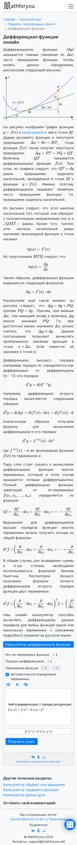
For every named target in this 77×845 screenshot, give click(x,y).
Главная (9, 19)
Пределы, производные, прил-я (31, 24)
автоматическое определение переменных (33, 676)
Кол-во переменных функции (27, 654)
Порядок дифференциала (25, 661)
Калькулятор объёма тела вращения (34, 784)
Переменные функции (22, 668)
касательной (33, 132)
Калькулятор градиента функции (31, 790)
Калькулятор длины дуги (24, 795)
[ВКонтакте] (33, 757)
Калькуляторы (30, 19)
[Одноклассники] (38, 757)
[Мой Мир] (44, 757)
